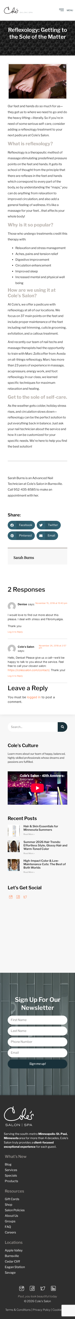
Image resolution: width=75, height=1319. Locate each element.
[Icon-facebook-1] (18, 897)
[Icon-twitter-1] (25, 897)
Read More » (29, 834)
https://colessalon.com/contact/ (28, 670)
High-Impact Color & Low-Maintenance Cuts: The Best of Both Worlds (44, 864)
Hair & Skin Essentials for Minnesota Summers (40, 828)
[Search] (62, 727)
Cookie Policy (61, 1310)
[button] (21, 525)
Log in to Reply (15, 632)
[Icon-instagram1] (11, 897)
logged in (34, 697)
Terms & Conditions (18, 1310)
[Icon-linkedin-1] (53, 1288)
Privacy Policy (42, 1310)
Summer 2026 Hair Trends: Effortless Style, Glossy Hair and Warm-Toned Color (45, 845)
